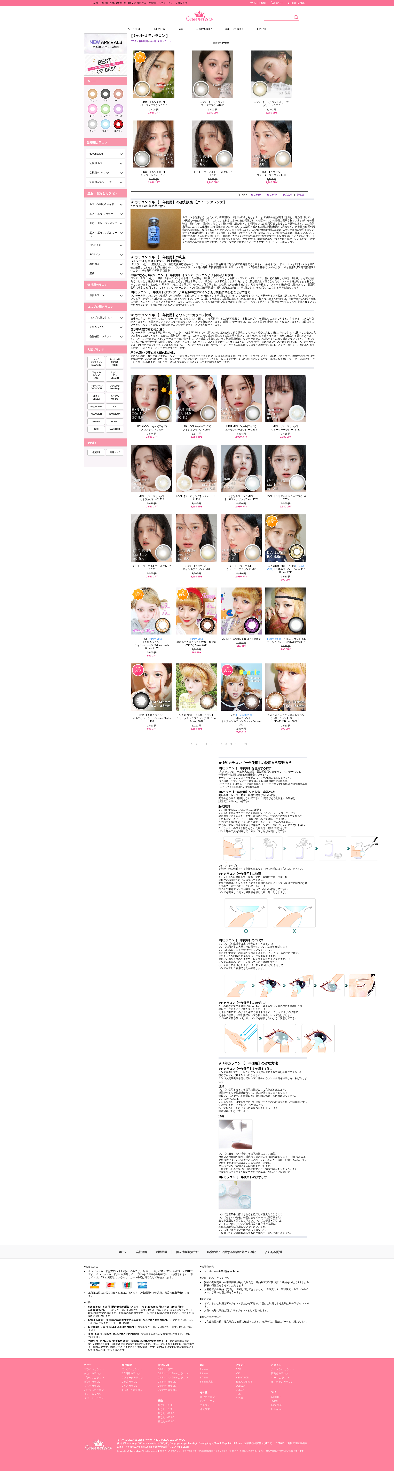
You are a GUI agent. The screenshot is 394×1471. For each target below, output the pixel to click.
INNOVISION (114, 414)
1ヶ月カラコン (130, 1381)
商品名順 (287, 194)
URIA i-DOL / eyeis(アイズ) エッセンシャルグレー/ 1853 (241, 428)
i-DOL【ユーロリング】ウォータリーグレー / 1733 (286, 428)
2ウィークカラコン (132, 1377)
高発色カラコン (279, 1373)
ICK (114, 406)
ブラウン (92, 100)
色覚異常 (96, 452)
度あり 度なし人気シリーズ (103, 234)
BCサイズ (94, 254)
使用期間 (127, 1364)
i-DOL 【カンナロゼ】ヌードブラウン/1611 (212, 104)
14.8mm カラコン (168, 1381)
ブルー (105, 131)
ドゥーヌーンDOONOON (96, 387)
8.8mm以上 (206, 1381)
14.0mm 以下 (165, 1369)
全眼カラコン (96, 327)
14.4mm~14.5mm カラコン (173, 1377)
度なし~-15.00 (166, 1421)
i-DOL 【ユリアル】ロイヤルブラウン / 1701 (196, 568)
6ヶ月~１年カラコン (160, 41)
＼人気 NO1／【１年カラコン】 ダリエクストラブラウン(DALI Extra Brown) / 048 (196, 718)
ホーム (123, 1252)
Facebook (276, 1405)
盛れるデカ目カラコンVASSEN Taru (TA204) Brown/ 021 (196, 642)
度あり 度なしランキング (103, 223)
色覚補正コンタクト (100, 336)
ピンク (92, 116)
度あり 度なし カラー (101, 213)
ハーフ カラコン (280, 1377)
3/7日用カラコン (131, 1373)
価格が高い (272, 194)
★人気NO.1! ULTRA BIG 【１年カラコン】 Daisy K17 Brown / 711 (286, 569)
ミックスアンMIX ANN (115, 375)
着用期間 (94, 264)
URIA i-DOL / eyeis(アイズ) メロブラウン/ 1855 (152, 428)
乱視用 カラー (97, 163)
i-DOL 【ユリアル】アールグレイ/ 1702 (212, 174)
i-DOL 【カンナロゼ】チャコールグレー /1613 (154, 174)
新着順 (300, 194)
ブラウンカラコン (94, 1369)
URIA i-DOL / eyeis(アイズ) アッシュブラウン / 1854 (196, 428)
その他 (203, 1392)
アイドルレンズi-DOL (96, 375)
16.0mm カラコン (168, 1389)
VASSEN (96, 421)
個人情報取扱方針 (187, 1252)
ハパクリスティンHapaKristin (96, 362)
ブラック (105, 100)
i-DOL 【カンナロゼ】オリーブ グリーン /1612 (271, 104)
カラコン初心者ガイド (101, 204)
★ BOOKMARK (296, 3)
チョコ (118, 100)
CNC (238, 1394)
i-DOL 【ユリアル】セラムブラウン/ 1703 (286, 498)
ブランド (240, 1364)
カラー (88, 1364)
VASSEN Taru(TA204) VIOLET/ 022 (241, 639)
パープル (118, 116)
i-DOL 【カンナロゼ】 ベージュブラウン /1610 (154, 104)
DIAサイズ (95, 245)
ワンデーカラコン (132, 1369)
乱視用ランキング (99, 172)
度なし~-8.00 (165, 1409)
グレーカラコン (92, 1394)
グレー (92, 131)
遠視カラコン (96, 295)
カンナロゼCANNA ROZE (115, 362)
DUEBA (114, 421)
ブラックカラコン (94, 1377)
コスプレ (118, 131)
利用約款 (161, 1252)
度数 (91, 273)
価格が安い (256, 194)
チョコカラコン (92, 1373)
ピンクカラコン (92, 1381)
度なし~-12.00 (166, 1417)
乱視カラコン (207, 1401)
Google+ (276, 1396)
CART (279, 3)
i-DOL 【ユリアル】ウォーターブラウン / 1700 (271, 174)
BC (202, 1364)
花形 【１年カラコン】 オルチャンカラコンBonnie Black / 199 (152, 718)
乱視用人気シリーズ (100, 182)
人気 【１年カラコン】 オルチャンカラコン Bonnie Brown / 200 (241, 720)
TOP (133, 41)
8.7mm (204, 1377)
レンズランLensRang (115, 387)
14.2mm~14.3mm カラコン (173, 1373)
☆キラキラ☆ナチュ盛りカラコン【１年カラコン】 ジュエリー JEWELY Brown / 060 (285, 718)
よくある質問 (273, 1252)
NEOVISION (96, 414)
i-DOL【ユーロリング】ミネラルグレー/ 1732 (152, 498)
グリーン (105, 116)
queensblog (96, 153)
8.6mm (204, 1373)
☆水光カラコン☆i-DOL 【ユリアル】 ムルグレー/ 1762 (241, 498)
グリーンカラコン (94, 1398)
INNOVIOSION (244, 1381)
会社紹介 (142, 1252)
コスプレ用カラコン (100, 317)
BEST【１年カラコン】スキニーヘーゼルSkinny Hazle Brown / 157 (152, 644)
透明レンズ (115, 452)
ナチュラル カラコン (282, 1369)
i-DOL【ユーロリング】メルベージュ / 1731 (196, 498)
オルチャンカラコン (282, 1381)
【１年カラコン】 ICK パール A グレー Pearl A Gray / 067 (286, 641)
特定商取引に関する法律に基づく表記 (231, 1252)
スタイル (276, 1364)
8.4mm (204, 1369)
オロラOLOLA (96, 397)
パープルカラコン (94, 1389)
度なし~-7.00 (165, 1405)
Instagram (276, 1409)
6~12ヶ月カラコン (132, 1389)
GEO (96, 429)
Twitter (274, 1401)
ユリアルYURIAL (115, 397)
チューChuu (96, 406)
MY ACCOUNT (258, 3)
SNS (273, 1392)
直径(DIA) (163, 1364)
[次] (245, 744)
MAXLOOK (115, 429)
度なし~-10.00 (166, 1413)
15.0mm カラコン (168, 1385)
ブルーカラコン (92, 1385)
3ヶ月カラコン (130, 1385)
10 (236, 744)
